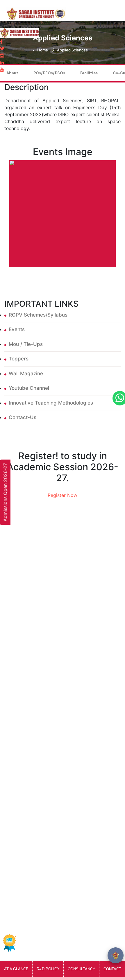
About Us (24, 589)
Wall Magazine (26, 373)
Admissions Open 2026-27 (5, 492)
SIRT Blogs (25, 624)
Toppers (18, 359)
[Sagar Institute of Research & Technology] (36, 10)
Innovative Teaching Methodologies (51, 403)
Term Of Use (70, 934)
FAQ (17, 790)
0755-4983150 (32, 849)
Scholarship (26, 684)
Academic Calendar (36, 755)
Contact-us (22, 417)
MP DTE (22, 672)
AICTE (20, 660)
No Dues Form (29, 766)
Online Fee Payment (36, 578)
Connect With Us (32, 566)
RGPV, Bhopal (29, 718)
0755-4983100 (32, 861)
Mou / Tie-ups (26, 344)
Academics (26, 601)
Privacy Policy (34, 934)
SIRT (29, 919)
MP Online (25, 695)
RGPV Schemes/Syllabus (38, 315)
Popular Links (59, 894)
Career (21, 801)
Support (100, 934)
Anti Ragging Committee (41, 612)
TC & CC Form (29, 778)
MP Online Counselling (39, 707)
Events (17, 329)
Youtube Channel (29, 388)
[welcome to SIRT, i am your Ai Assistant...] (116, 955)
